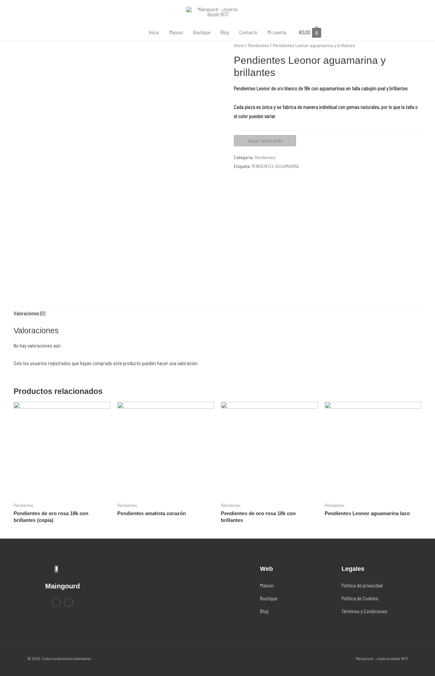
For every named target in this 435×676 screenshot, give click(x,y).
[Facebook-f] (56, 602)
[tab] (29, 313)
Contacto (248, 32)
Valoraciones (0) (29, 313)
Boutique (201, 32)
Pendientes (258, 45)
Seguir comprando (264, 141)
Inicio (154, 32)
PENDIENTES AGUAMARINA (275, 166)
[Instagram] (68, 602)
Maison (176, 32)
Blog (225, 32)
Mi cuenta (276, 32)
